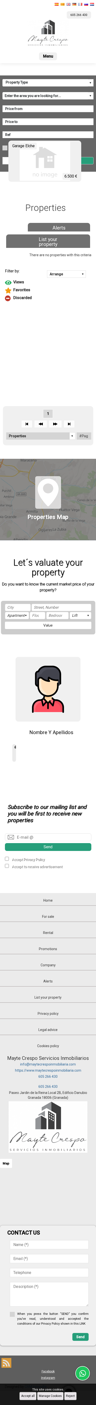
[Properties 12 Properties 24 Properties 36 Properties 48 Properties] (40, 436)
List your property (48, 241)
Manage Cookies (50, 1396)
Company (48, 965)
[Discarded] (48, 298)
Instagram (48, 1378)
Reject (70, 1396)
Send (48, 847)
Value (48, 625)
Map (6, 1163)
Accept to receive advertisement (37, 867)
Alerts (58, 228)
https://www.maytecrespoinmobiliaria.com (48, 1070)
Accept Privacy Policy (28, 859)
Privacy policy (48, 1014)
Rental (48, 933)
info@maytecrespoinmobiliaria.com (48, 1064)
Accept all (28, 1396)
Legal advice (48, 1030)
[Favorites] (48, 290)
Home (48, 900)
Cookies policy (48, 1046)
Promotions (48, 949)
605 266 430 (48, 1076)
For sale (48, 917)
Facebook (48, 1371)
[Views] (48, 283)
